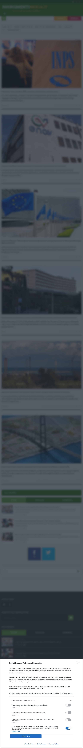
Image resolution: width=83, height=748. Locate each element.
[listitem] (41, 700)
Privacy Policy (53, 744)
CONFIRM (26, 736)
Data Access (41, 744)
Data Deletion (29, 744)
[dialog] (41, 703)
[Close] (79, 663)
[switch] (68, 705)
